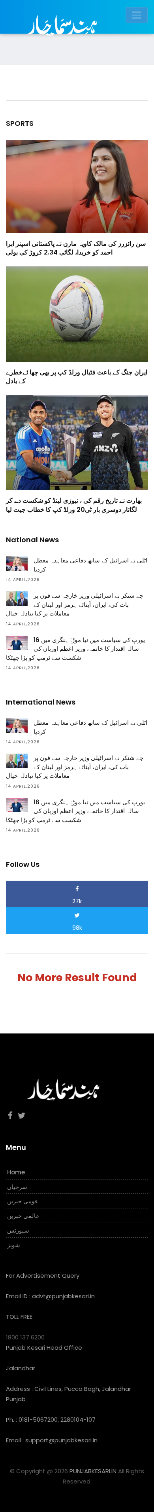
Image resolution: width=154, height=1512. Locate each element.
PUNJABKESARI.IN (92, 1471)
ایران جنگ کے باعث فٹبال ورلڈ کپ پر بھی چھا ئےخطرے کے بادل (76, 377)
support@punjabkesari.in (61, 1440)
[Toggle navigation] (137, 15)
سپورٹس (18, 1230)
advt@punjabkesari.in (63, 1296)
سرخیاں (17, 1187)
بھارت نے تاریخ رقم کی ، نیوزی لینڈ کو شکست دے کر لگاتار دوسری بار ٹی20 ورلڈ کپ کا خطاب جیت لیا (74, 505)
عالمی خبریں (23, 1216)
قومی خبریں (22, 1201)
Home (16, 1172)
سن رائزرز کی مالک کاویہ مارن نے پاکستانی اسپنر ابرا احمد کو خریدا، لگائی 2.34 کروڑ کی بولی (76, 248)
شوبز (13, 1245)
